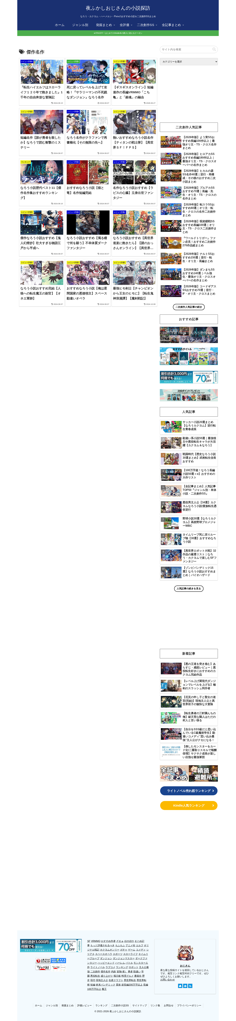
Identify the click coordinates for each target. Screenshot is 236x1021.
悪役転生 (95, 975)
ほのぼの (129, 941)
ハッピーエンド (106, 962)
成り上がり (107, 975)
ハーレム (120, 962)
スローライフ (130, 954)
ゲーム (131, 949)
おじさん (185, 965)
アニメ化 (130, 945)
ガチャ (123, 949)
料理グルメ (127, 975)
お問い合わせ (167, 979)
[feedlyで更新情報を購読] (185, 986)
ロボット (133, 967)
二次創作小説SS (120, 1005)
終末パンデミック (105, 984)
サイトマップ (139, 1005)
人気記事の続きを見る (189, 588)
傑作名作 (105, 971)
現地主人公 (102, 980)
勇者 (130, 971)
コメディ (141, 949)
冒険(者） (122, 971)
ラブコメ (110, 967)
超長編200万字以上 (132, 984)
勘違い (137, 971)
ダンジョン (106, 958)
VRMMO (95, 941)
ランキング (122, 967)
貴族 (118, 984)
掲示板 (117, 975)
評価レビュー (84, 1005)
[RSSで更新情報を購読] (190, 986)
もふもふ (120, 945)
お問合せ (168, 1005)
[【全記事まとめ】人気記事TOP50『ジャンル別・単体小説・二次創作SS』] (174, 773)
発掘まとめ (68, 1005)
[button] (214, 49)
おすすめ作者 (108, 941)
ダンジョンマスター (124, 958)
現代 (92, 980)
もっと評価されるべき (102, 945)
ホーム (38, 1005)
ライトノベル (97, 967)
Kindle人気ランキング (189, 805)
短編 (92, 984)
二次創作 (95, 971)
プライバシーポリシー (189, 1005)
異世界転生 (130, 980)
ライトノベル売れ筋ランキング (189, 791)
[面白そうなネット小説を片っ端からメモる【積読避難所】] (203, 773)
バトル (129, 962)
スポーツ (117, 954)
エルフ (139, 945)
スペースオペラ (103, 954)
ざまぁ (120, 941)
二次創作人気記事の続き (189, 306)
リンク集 (155, 1005)
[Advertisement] (88, 338)
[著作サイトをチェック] (180, 986)
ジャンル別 (52, 1005)
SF (88, 941)
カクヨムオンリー (109, 949)
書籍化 (137, 975)
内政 (113, 971)
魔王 (104, 989)
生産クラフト (116, 980)
